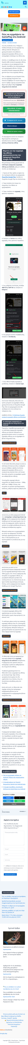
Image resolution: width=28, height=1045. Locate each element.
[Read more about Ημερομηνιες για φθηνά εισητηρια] (14, 938)
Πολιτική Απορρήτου (14, 1024)
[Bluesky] (11, 7)
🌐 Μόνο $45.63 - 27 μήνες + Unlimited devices (14, 109)
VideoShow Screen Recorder (12, 700)
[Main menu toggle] (25, 3)
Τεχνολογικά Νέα (7, 40)
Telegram (8, 801)
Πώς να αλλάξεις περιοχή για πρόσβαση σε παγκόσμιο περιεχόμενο (14, 897)
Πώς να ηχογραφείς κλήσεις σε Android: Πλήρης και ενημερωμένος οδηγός (13, 777)
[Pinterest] (7, 7)
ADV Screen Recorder (10, 590)
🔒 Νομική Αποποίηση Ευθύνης (14, 1020)
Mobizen (5, 546)
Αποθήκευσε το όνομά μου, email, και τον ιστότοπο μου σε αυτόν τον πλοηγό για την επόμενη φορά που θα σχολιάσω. (14, 868)
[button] (26, 7)
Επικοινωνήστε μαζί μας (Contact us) (14, 1014)
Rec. (4, 493)
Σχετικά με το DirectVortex (14, 1022)
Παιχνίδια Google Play (9, 177)
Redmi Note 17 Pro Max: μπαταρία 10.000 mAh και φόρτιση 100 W (12, 916)
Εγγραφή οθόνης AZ (9, 443)
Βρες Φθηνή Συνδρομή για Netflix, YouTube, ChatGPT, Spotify (11, 1017)
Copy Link (14, 804)
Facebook (8, 797)
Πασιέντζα (14, 1026)
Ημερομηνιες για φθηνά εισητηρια (13, 947)
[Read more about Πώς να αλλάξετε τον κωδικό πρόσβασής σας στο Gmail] (14, 988)
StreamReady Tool (14, 15)
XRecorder (6, 636)
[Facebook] (6, 7)
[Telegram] (2, 7)
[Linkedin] (9, 7)
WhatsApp (19, 801)
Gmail (13, 996)
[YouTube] (4, 7)
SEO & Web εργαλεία (14, 11)
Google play (3, 1033)
